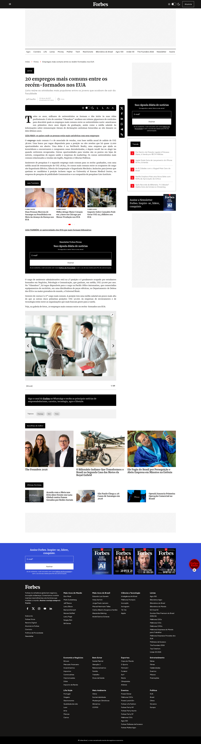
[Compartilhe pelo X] (121, 108)
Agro (28, 52)
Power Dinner (126, 694)
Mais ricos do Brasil (101, 593)
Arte (65, 711)
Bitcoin (66, 661)
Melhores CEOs (156, 619)
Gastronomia (69, 701)
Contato (28, 629)
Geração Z (96, 664)
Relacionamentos (99, 668)
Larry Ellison (68, 606)
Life (45, 52)
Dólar (66, 681)
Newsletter (161, 52)
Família (95, 671)
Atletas (124, 685)
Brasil (152, 697)
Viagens (67, 697)
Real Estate (88, 52)
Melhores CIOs (155, 623)
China (152, 701)
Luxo (65, 707)
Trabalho (95, 675)
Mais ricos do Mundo (73, 593)
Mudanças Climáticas (100, 701)
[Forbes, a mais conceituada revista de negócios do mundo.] (43, 587)
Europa (153, 707)
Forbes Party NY (127, 707)
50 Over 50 (154, 610)
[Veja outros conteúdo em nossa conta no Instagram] (39, 608)
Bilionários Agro (156, 600)
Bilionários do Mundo (158, 606)
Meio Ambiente (99, 690)
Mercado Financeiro (71, 664)
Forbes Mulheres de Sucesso (132, 724)
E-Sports (124, 664)
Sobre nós (29, 616)
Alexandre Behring (99, 613)
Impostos (67, 671)
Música (153, 675)
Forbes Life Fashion (128, 704)
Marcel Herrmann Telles (101, 606)
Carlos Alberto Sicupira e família (104, 610)
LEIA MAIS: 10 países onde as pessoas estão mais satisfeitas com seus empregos (62, 135)
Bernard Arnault (70, 610)
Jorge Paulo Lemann (100, 603)
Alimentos (96, 704)
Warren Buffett (69, 613)
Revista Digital (31, 623)
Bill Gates (67, 623)
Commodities (69, 675)
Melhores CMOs (156, 626)
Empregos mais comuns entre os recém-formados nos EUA (68, 62)
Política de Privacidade (67, 268)
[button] (97, 108)
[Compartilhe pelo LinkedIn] (121, 118)
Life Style (68, 690)
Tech (77, 52)
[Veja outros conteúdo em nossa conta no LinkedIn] (50, 608)
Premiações (154, 678)
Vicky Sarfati (97, 600)
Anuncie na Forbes (32, 626)
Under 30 (130, 52)
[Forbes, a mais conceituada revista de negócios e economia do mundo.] (100, 4)
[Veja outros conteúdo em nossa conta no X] (33, 608)
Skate (123, 678)
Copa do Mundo (127, 661)
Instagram (125, 606)
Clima (94, 694)
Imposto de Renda (71, 685)
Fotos (36, 62)
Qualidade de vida (71, 704)
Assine (172, 52)
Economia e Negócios (73, 657)
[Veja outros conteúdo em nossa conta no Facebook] (27, 608)
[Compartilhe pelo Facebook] (121, 113)
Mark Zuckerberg (70, 600)
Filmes (152, 664)
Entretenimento (157, 657)
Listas (52, 52)
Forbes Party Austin (128, 711)
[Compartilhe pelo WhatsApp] (121, 124)
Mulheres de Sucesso (158, 642)
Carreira (37, 52)
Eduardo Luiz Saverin (100, 596)
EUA (151, 694)
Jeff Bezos (68, 603)
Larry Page (68, 617)
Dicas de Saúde (98, 678)
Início (27, 62)
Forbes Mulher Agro (128, 728)
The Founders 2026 (145, 52)
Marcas (66, 714)
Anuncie (188, 4)
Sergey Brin (68, 620)
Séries (152, 661)
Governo (153, 704)
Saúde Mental (97, 661)
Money (61, 52)
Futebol (124, 671)
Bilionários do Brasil (104, 52)
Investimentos (69, 668)
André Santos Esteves (100, 617)
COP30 (95, 707)
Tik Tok (123, 610)
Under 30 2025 (155, 652)
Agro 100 (119, 52)
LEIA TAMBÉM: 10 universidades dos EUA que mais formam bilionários (58, 230)
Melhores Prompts (128, 600)
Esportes (125, 657)
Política (153, 690)
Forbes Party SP (127, 714)
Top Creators (155, 649)
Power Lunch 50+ (127, 701)
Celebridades (155, 668)
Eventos (153, 671)
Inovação (125, 603)
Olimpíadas (125, 681)
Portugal (67, 694)
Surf (122, 675)
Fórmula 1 (124, 668)
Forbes (46, 398)
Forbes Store (30, 619)
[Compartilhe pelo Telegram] (121, 129)
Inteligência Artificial (129, 596)
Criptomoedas (69, 678)
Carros (66, 717)
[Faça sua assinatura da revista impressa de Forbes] (102, 561)
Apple (123, 613)
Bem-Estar (97, 657)
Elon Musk (67, 596)
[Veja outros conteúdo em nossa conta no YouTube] (45, 608)
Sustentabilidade (99, 697)
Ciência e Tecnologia (130, 593)
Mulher (70, 52)
